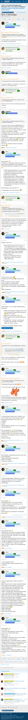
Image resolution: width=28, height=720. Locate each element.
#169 (26, 274)
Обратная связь (4, 715)
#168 (26, 240)
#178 (26, 559)
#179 (26, 578)
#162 (26, 53)
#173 (26, 414)
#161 (26, 29)
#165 (26, 116)
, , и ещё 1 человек (14, 263)
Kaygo (5, 676)
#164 (26, 95)
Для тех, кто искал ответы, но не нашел (15, 688)
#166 (26, 159)
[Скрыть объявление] (26, 5)
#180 (26, 625)
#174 (26, 452)
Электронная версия (18, 8)
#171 (26, 341)
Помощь (18, 716)
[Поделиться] (23, 95)
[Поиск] (26, 1)
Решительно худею (20, 693)
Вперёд (18, 19)
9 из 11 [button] (13, 19)
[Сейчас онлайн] (4, 24)
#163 (26, 76)
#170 (26, 304)
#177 (26, 528)
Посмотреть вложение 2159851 (11, 349)
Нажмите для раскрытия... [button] (14, 216)
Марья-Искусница (7, 695)
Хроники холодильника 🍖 (11, 674)
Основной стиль (5, 713)
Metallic (5, 702)
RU (11, 713)
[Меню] (1, 1)
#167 (26, 202)
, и (12, 43)
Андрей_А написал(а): (6, 97)
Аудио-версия (5, 9)
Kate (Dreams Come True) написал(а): (10, 32)
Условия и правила (13, 715)
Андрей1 (5, 689)
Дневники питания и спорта (12, 676)
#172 (26, 375)
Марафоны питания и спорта (13, 702)
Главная (22, 716)
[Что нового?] (23, 1)
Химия (5, 684)
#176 (26, 497)
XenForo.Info (9, 718)
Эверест (9, 689)
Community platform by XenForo (11, 717)
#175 (26, 476)
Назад (9, 19)
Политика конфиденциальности (8, 716)
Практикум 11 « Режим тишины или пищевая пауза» (14, 700)
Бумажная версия (6, 8)
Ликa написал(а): (5, 56)
